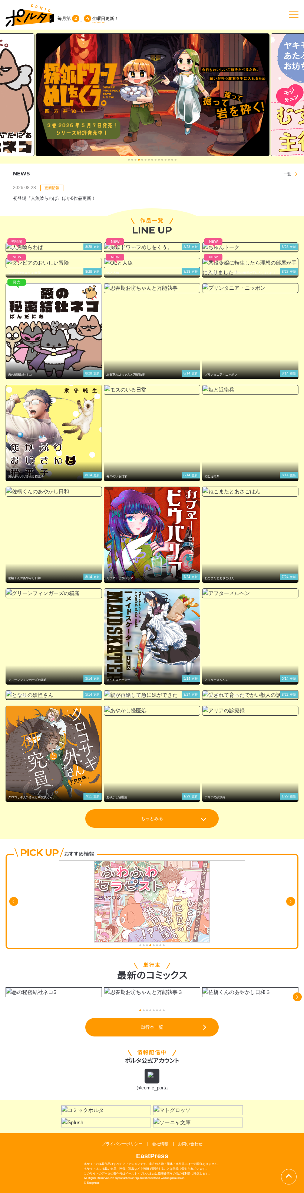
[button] (129, 160)
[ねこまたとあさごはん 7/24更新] (250, 492)
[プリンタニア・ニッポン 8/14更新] (250, 288)
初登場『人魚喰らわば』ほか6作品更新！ (54, 198)
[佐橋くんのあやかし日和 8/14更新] (54, 492)
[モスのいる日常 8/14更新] (152, 390)
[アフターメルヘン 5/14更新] (250, 593)
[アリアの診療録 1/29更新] (250, 711)
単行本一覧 (152, 1027)
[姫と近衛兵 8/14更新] (250, 390)
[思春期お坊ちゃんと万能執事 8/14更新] (152, 288)
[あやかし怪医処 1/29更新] (152, 711)
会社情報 (160, 1144)
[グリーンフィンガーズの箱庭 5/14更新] (54, 593)
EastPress (152, 1156)
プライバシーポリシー (122, 1144)
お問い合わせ (190, 1144)
